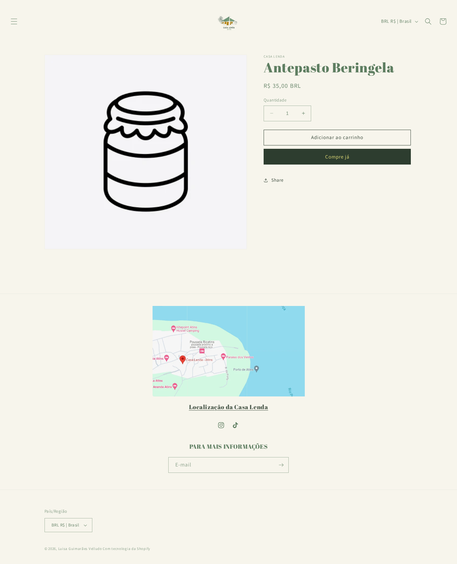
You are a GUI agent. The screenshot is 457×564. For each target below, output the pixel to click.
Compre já (337, 156)
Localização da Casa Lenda (228, 407)
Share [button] (277, 180)
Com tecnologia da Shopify (126, 548)
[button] (14, 21)
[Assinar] (281, 465)
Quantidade (275, 100)
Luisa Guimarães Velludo (80, 548)
